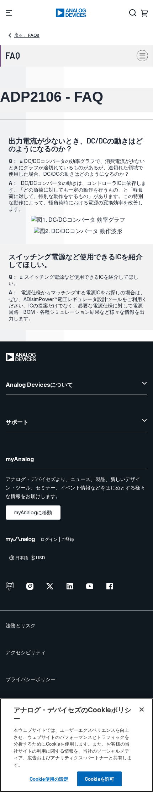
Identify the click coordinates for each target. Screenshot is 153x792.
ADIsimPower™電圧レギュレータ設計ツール (72, 299)
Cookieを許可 (99, 778)
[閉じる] (141, 709)
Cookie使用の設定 (49, 778)
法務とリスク (21, 625)
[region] (76, 745)
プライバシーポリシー (31, 679)
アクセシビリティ (26, 652)
